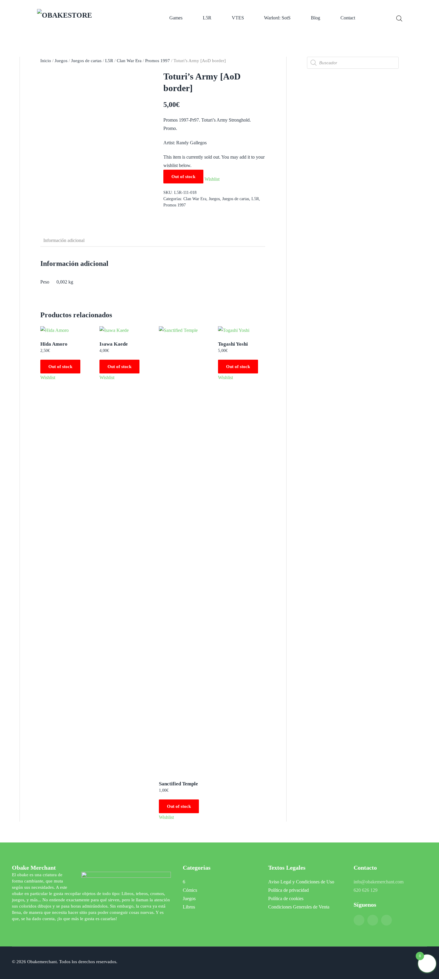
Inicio (45, 60)
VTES (238, 17)
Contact (347, 17)
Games (175, 17)
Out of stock (60, 366)
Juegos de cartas (86, 60)
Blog (315, 17)
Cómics (190, 890)
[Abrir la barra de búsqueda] (399, 18)
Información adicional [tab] (64, 240)
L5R (207, 17)
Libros (189, 906)
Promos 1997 (157, 60)
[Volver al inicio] (82, 18)
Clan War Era (129, 60)
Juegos (61, 60)
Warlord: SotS (277, 17)
